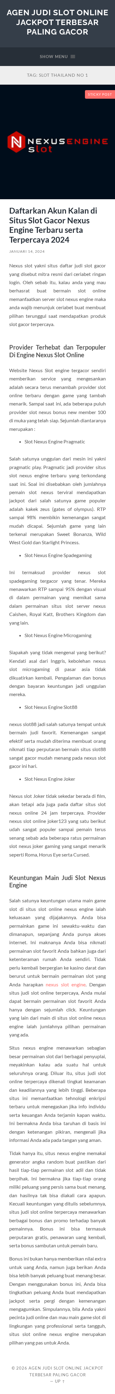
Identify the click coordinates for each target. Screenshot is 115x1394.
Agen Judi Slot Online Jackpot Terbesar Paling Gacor (58, 22)
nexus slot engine (66, 984)
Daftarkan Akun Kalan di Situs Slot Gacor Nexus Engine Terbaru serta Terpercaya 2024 (53, 225)
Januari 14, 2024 (27, 251)
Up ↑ (60, 1381)
